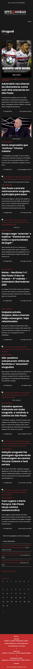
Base (26, 641)
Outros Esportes (22, 643)
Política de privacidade (23, 653)
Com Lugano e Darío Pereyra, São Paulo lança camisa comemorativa (14, 505)
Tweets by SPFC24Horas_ (9, 571)
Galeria (4, 653)
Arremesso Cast (14, 660)
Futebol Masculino (8, 79)
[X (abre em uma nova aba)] (14, 4)
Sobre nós (16, 651)
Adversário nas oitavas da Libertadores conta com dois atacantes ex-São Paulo (16, 88)
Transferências (13, 646)
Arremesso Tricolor (16, 658)
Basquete (5, 660)
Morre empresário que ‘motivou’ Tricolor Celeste (15, 148)
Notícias (16, 639)
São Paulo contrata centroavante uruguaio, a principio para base (16, 191)
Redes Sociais (25, 660)
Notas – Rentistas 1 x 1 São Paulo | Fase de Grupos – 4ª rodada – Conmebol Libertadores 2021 (16, 278)
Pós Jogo (22, 646)
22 (29, 597)
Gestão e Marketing (17, 641)
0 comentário (7, 111)
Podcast (16, 663)
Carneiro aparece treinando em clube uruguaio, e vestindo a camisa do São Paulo (15, 411)
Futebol (6, 641)
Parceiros (11, 653)
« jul (3, 612)
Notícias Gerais (7, 142)
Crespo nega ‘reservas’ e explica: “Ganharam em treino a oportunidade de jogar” (16, 238)
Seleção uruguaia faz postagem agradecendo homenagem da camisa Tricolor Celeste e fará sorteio (16, 458)
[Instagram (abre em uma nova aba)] (18, 4)
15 (28, 593)
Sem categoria (7, 185)
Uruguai (6, 34)
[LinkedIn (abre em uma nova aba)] (19, 4)
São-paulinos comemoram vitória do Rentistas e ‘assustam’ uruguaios (15, 362)
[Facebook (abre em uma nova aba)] (16, 4)
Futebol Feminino (9, 643)
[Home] (2, 34)
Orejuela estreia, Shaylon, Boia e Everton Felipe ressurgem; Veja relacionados (15, 317)
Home (16, 636)
